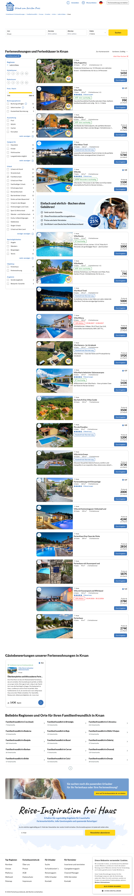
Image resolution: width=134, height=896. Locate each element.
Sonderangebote (22, 280)
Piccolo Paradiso (81, 427)
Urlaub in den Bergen (22, 203)
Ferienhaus (22, 267)
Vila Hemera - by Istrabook (85, 345)
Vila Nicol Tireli (80, 291)
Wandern (22, 246)
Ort (8, 31)
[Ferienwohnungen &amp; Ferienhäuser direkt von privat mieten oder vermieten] (22, 8)
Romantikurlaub (22, 192)
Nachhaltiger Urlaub (22, 184)
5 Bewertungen (88, 94)
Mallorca (9, 873)
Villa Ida (77, 172)
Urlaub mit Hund (22, 169)
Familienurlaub (22, 177)
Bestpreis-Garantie (22, 284)
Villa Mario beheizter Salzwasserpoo (89, 372)
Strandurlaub (22, 173)
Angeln (22, 242)
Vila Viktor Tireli (81, 145)
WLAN (22, 124)
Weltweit (9, 877)
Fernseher (22, 132)
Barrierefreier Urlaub (22, 195)
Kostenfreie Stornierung (22, 111)
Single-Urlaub (22, 225)
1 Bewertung (87, 176)
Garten (22, 128)
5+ (27, 73)
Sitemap (8, 881)
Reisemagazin (50, 873)
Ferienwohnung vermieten (118, 3)
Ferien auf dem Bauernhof (22, 199)
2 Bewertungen (88, 486)
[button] (112, 891)
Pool (22, 120)
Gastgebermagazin (72, 868)
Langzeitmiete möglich (22, 156)
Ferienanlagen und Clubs (22, 207)
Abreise (70, 31)
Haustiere (22, 145)
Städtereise (22, 222)
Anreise (51, 31)
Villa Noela (78, 263)
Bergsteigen (22, 250)
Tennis (22, 254)
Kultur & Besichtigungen (22, 218)
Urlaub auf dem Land (22, 229)
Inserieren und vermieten (74, 864)
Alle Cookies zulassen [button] (112, 886)
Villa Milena (79, 318)
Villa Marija (78, 117)
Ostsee (8, 868)
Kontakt (48, 881)
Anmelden (75, 3)
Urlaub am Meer (22, 180)
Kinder (22, 149)
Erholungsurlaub (22, 188)
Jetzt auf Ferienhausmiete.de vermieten (111, 793)
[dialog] (112, 875)
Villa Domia (78, 236)
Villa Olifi (78, 90)
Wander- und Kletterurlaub (22, 214)
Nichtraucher (22, 152)
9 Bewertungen (88, 377)
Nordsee (8, 864)
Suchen (118, 32)
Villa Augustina (80, 63)
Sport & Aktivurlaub (22, 210)
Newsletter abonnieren (100, 832)
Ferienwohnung (22, 270)
